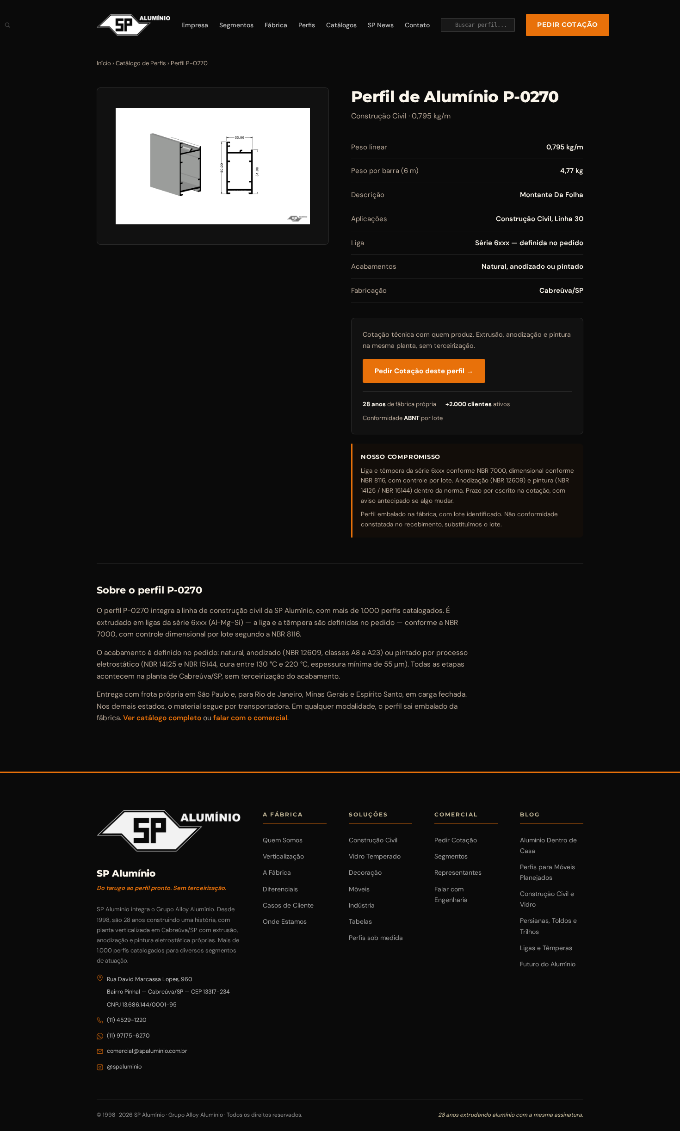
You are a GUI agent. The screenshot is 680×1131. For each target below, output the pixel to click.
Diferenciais (280, 889)
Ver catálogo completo (162, 718)
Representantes (458, 872)
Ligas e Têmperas (546, 948)
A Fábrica (277, 872)
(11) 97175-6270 (128, 1035)
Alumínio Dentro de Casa (548, 845)
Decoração (365, 872)
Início (104, 63)
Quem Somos (283, 840)
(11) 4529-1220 (127, 1020)
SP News (381, 25)
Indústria (362, 905)
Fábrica (276, 25)
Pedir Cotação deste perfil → (424, 371)
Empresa (194, 25)
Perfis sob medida (376, 937)
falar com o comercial (250, 718)
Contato (417, 25)
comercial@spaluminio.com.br (147, 1051)
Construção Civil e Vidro (547, 899)
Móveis (359, 889)
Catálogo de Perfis (141, 63)
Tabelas (360, 921)
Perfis (306, 25)
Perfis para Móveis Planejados (547, 872)
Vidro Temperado (375, 856)
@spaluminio (124, 1066)
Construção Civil (373, 840)
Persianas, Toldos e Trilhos (548, 925)
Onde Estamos (285, 921)
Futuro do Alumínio (547, 964)
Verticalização (283, 856)
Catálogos (341, 25)
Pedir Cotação (567, 24)
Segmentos (236, 25)
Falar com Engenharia (451, 894)
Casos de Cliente (288, 905)
